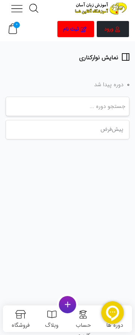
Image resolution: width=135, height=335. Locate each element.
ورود (108, 29)
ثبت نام (71, 29)
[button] (13, 29)
